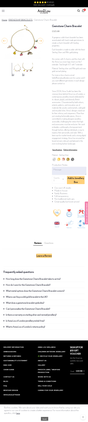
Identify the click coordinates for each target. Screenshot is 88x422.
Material (60, 155)
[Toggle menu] (3, 10)
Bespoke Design (10, 390)
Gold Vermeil (58, 159)
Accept (45, 419)
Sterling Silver (54, 159)
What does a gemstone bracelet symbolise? (25, 302)
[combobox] (58, 180)
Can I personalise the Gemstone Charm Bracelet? (28, 308)
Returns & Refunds (12, 356)
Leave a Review (44, 255)
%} (13, 74)
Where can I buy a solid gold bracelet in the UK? (27, 296)
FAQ (5, 386)
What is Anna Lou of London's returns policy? (25, 326)
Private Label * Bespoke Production (49, 371)
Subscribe (79, 371)
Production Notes (59, 164)
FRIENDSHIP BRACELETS (20, 19)
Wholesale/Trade (11, 395)
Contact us (8, 377)
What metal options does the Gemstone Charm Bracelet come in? (35, 290)
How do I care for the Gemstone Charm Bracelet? (28, 284)
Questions (48, 243)
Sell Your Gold (45, 386)
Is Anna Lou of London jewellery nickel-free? (25, 320)
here (18, 413)
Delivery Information (70, 150)
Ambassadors (9, 352)
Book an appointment (87, 213)
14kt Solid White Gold (72, 159)
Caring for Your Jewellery (50, 390)
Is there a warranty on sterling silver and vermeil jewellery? (31, 314)
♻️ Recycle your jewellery (50, 356)
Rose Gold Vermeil (63, 159)
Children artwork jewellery (51, 352)
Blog (5, 381)
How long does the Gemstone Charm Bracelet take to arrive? (33, 278)
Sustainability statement (15, 360)
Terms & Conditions (47, 381)
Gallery (41, 365)
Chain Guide (8, 369)
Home (4, 19)
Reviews (38, 243)
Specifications (57, 150)
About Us (42, 360)
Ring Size (7, 365)
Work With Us (44, 377)
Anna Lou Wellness (47, 347)
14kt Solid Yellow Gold (68, 159)
